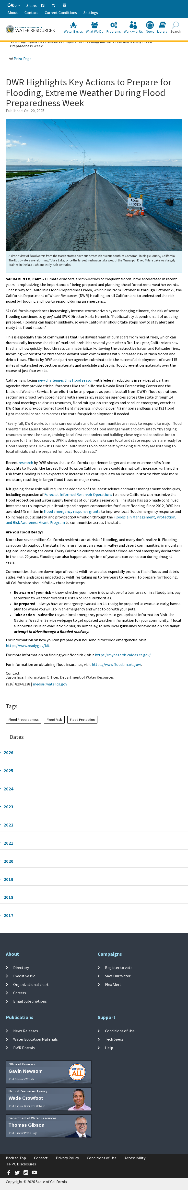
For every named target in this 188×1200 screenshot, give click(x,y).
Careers (19, 992)
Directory (21, 967)
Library (162, 31)
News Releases (25, 1030)
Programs (113, 31)
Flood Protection (82, 719)
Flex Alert (113, 984)
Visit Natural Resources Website (27, 1106)
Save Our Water (117, 975)
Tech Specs (114, 1039)
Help (109, 1047)
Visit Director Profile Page (23, 1133)
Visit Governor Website (22, 1079)
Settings (90, 12)
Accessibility (135, 1157)
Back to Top (16, 1157)
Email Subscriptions (30, 1001)
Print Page (22, 58)
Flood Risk (54, 719)
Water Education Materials (35, 1039)
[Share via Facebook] (42, 6)
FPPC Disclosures (21, 1163)
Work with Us (133, 31)
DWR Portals (24, 1047)
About (13, 12)
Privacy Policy (67, 1157)
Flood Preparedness (24, 719)
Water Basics (73, 31)
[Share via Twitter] (53, 6)
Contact (31, 12)
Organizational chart (31, 984)
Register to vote (118, 967)
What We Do (95, 31)
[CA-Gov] (14, 5)
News (150, 31)
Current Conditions (61, 12)
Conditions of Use (120, 1030)
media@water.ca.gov (50, 684)
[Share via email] (64, 6)
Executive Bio (24, 975)
